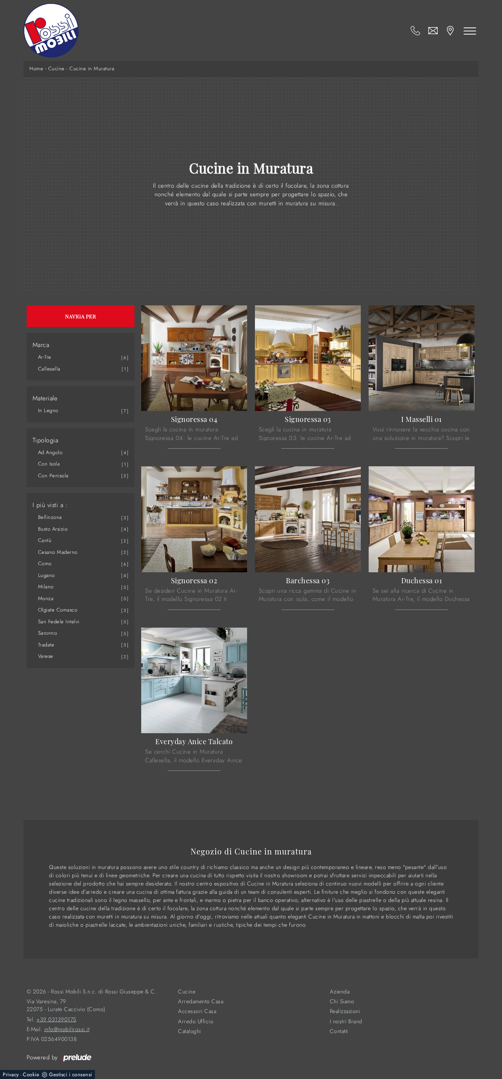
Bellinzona (50, 517)
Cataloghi (189, 1031)
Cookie (31, 1074)
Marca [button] (41, 345)
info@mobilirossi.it (67, 1029)
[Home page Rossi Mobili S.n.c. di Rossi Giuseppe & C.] (51, 30)
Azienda (340, 991)
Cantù (45, 540)
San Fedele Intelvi (59, 621)
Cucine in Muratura (91, 68)
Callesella (49, 368)
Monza (46, 598)
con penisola (53, 475)
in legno (48, 410)
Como (45, 563)
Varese (45, 656)
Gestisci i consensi (70, 1074)
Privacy (11, 1074)
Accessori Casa (197, 1011)
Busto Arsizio (53, 529)
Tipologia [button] (45, 440)
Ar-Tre (44, 357)
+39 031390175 (56, 1019)
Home (36, 68)
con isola (49, 463)
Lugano (46, 575)
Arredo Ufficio (195, 1021)
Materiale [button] (45, 398)
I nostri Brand (346, 1021)
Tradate (46, 644)
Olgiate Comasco (58, 609)
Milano (46, 586)
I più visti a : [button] (50, 505)
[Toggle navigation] (469, 30)
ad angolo (50, 452)
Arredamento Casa (200, 1001)
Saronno (47, 633)
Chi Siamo (342, 1001)
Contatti (339, 1031)
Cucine (56, 68)
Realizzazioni (345, 1011)
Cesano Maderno (58, 552)
